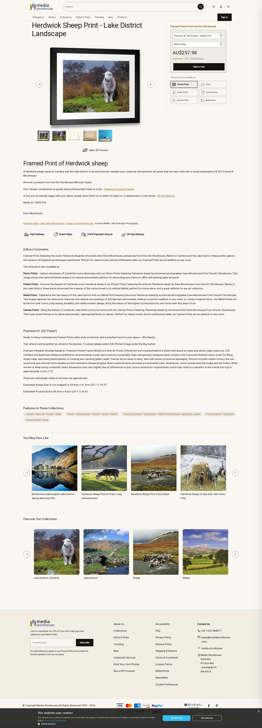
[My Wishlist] (213, 6)
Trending (99, 17)
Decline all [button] (207, 718)
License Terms (164, 664)
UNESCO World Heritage (168, 414)
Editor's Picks (83, 17)
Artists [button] (51, 17)
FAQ (158, 630)
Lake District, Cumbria (190, 414)
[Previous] (39, 84)
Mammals (40, 414)
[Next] (150, 84)
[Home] (44, 6)
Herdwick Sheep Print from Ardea (150, 494)
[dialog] (131, 718)
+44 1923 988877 (211, 630)
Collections (66, 17)
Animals (30, 414)
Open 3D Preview (98, 150)
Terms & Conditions (167, 657)
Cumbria (105, 414)
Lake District (228, 414)
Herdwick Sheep (31, 223)
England (95, 414)
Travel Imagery (149, 414)
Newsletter (162, 677)
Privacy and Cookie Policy (55, 720)
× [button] (258, 711)
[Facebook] (209, 707)
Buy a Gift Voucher (124, 670)
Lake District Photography (52, 223)
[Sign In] (228, 6)
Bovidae (50, 414)
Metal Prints (162, 670)
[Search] (201, 7)
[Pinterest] (216, 707)
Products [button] (122, 17)
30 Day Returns (166, 195)
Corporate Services (125, 657)
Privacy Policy (163, 637)
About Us (119, 624)
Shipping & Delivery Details (119, 189)
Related (114, 414)
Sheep (58, 414)
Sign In (224, 17)
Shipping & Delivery (166, 650)
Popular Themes (214, 414)
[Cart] (221, 6)
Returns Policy (164, 644)
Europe (71, 414)
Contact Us (203, 624)
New (110, 17)
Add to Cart (199, 66)
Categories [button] (38, 17)
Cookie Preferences (167, 684)
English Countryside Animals (79, 223)
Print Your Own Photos (126, 664)
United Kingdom (83, 414)
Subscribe (85, 642)
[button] (98, 724)
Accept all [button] (176, 718)
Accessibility (163, 624)
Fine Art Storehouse (132, 414)
